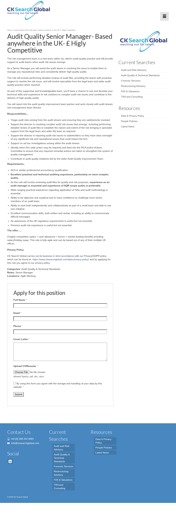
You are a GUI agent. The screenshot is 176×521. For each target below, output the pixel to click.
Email (17, 313)
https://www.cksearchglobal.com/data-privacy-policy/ (60, 259)
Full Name (20, 300)
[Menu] (164, 16)
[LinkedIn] (10, 461)
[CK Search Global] (32, 10)
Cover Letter (21, 339)
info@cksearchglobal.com (24, 443)
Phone (18, 326)
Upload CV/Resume (25, 366)
